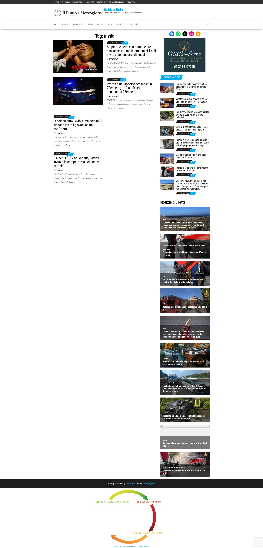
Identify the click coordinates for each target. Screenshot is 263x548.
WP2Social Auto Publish (122, 546)
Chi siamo (66, 2)
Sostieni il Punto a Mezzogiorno (110, 2)
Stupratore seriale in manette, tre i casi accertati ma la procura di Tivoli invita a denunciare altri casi (131, 51)
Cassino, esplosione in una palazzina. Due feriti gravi (191, 156)
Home (57, 2)
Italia (109, 24)
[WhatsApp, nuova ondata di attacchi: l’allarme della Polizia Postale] (167, 102)
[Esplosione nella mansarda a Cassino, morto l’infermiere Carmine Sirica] (167, 87)
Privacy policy (78, 2)
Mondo (119, 24)
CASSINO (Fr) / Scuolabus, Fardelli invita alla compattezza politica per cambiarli (77, 162)
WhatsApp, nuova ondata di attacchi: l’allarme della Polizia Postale (192, 100)
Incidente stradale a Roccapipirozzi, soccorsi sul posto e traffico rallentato (192, 115)
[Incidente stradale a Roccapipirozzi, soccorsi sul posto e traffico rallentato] (167, 115)
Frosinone (78, 24)
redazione (113, 59)
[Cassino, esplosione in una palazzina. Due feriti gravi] (167, 158)
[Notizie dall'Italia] (55, 24)
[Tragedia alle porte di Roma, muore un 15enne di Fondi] (167, 171)
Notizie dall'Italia (113, 9)
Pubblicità (131, 2)
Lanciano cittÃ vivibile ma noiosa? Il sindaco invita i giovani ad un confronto (77, 125)
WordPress (130, 483)
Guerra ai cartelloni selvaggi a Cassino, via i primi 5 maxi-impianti (192, 128)
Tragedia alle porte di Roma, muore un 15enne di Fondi (192, 169)
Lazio (99, 24)
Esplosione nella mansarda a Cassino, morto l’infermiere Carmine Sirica (192, 87)
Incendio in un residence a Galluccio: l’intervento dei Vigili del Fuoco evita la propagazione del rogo (192, 142)
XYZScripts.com (143, 546)
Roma (90, 24)
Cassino (65, 24)
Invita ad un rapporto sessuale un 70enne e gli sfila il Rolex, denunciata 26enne (129, 88)
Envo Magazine (149, 483)
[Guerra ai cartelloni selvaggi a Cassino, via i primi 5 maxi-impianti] (167, 130)
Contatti (91, 2)
